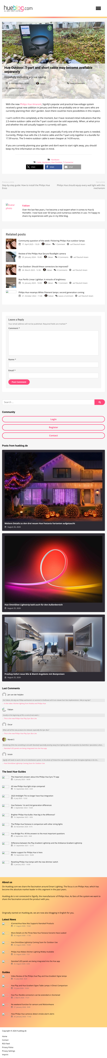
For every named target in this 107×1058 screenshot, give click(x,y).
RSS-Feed (6, 1043)
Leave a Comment (77, 83)
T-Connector (68, 162)
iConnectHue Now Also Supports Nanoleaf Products (32, 923)
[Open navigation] (98, 8)
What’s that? (37, 95)
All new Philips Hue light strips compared (28, 786)
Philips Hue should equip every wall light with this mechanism (81, 187)
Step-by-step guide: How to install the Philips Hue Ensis (26, 187)
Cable (39, 162)
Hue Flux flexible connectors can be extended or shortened (35, 995)
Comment (14, 328)
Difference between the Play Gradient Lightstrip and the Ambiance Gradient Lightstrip (46, 843)
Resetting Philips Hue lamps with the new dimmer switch (34, 862)
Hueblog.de (27, 913)
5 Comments (63, 257)
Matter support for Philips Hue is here (26, 852)
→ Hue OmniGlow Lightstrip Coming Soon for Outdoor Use (23, 763)
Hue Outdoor (56, 162)
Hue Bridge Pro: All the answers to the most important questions (38, 834)
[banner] (18, 8)
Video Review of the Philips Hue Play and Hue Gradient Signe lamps (39, 976)
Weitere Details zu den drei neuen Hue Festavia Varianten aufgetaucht (40, 523)
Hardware (55, 159)
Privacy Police (7, 1047)
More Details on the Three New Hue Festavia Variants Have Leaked (38, 933)
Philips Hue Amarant (30, 104)
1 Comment (60, 244)
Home (4, 1036)
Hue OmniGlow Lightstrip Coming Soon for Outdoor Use (34, 942)
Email (11, 370)
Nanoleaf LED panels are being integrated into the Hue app (35, 961)
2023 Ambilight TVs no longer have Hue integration (32, 796)
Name (12, 359)
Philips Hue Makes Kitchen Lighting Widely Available (32, 952)
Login (53, 419)
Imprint (5, 1054)
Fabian (42, 84)
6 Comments (62, 270)
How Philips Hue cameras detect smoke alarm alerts (32, 1014)
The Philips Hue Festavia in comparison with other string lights (37, 824)
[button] (34, 166)
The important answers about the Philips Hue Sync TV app (35, 777)
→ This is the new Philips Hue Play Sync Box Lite (19, 719)
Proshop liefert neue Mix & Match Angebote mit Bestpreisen (35, 674)
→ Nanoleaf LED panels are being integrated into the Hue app (24, 748)
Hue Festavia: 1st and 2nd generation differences (31, 805)
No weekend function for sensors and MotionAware (32, 1005)
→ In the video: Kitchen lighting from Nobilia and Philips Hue (24, 704)
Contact (53, 435)
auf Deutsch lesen (16, 88)
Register (53, 427)
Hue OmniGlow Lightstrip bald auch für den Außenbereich (34, 605)
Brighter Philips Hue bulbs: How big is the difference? (33, 815)
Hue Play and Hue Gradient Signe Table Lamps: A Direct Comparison (39, 986)
